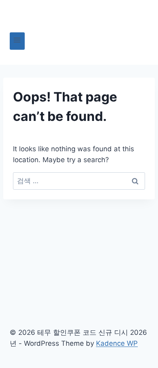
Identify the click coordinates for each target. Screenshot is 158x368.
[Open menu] (17, 41)
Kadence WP (117, 343)
